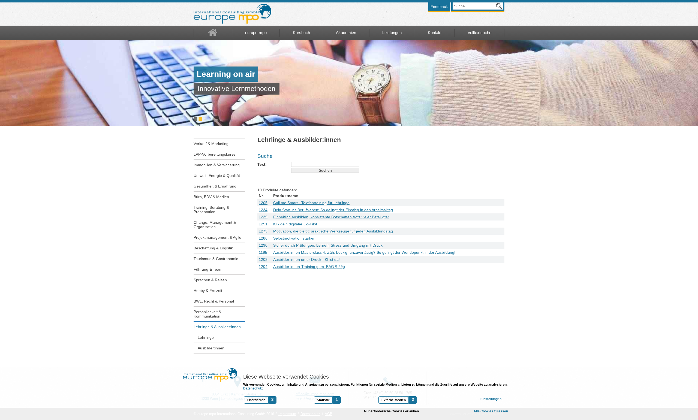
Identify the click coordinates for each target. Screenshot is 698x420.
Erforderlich (256, 400)
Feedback (439, 6)
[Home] (213, 33)
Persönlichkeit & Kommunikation (207, 314)
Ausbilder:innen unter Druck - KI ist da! (306, 259)
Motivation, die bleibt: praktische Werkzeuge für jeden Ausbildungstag (333, 231)
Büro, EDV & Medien (211, 197)
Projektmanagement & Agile (217, 237)
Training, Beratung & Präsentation (211, 209)
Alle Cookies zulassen (491, 411)
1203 (263, 259)
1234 (263, 210)
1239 (263, 217)
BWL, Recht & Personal (214, 301)
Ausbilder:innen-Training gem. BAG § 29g (309, 266)
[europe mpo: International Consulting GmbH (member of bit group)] (232, 14)
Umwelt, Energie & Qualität (217, 175)
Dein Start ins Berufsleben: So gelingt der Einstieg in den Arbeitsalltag (333, 210)
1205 (263, 203)
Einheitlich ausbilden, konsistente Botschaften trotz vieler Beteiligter (331, 217)
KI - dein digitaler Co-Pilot (295, 224)
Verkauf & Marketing (211, 143)
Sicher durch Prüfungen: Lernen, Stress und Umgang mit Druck (328, 245)
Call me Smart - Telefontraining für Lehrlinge (311, 203)
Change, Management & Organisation (215, 224)
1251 (263, 224)
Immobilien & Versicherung (217, 165)
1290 (263, 245)
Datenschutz (253, 388)
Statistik (323, 400)
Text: (262, 164)
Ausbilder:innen (211, 348)
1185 (263, 252)
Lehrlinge (206, 337)
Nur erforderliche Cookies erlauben (391, 411)
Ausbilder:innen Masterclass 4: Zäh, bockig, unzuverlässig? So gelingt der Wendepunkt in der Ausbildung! (364, 252)
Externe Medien (393, 400)
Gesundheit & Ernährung (215, 186)
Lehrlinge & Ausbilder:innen (217, 327)
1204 (263, 266)
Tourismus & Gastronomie (216, 258)
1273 (263, 231)
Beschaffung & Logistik (213, 248)
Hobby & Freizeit (208, 290)
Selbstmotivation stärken (294, 238)
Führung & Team (208, 269)
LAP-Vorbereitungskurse (215, 154)
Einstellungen (490, 399)
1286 (263, 238)
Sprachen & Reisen (210, 280)
